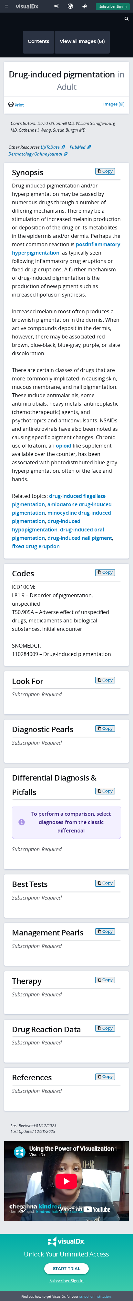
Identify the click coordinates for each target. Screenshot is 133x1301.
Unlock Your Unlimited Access (66, 1254)
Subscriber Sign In (113, 6)
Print (19, 105)
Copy (107, 171)
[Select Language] (72, 6)
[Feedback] (86, 6)
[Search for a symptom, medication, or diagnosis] (126, 20)
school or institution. (95, 1296)
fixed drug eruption (36, 546)
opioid (63, 445)
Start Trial (66, 1268)
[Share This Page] (58, 6)
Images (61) (114, 104)
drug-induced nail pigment (79, 537)
